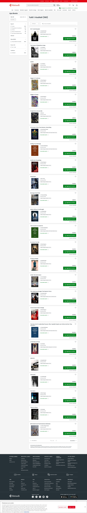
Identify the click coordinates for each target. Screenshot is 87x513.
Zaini (57, 484)
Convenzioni (66, 1)
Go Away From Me (34, 242)
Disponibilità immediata (16, 41)
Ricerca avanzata (58, 5)
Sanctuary (32, 374)
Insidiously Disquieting (35, 160)
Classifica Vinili (24, 489)
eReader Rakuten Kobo (72, 488)
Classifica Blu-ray (36, 486)
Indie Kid (32, 358)
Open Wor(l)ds (58, 488)
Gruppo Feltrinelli (71, 458)
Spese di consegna (47, 466)
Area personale (47, 458)
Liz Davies (43, 343)
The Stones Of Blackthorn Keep (37, 45)
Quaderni (57, 489)
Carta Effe (23, 458)
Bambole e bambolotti (48, 488)
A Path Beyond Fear (35, 341)
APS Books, (42, 32)
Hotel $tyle (33, 176)
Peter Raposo (43, 80)
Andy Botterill (43, 30)
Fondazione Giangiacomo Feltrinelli (72, 464)
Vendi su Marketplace (36, 463)
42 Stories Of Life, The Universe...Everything (40, 127)
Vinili (22, 486)
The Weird (32, 391)
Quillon (32, 61)
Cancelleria (58, 486)
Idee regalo (70, 481)
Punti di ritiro (56, 1)
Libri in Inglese (11, 484)
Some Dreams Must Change (37, 307)
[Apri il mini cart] (73, 5)
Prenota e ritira (23, 460)
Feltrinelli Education (71, 465)
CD (21, 481)
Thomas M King (44, 194)
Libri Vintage (11, 486)
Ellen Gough (43, 393)
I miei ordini (46, 460)
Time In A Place (34, 407)
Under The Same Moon (35, 275)
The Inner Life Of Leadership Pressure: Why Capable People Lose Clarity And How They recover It (51, 325)
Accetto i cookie (72, 507)
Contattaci (46, 465)
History (13, 29)
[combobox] (41, 5)
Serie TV (34, 488)
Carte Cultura (23, 463)
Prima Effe (34, 466)
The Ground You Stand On (36, 225)
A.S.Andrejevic (43, 276)
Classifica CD (23, 484)
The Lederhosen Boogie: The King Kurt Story (40, 291)
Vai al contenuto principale (14, 1)
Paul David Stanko (44, 129)
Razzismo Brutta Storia (72, 467)
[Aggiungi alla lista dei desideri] (75, 29)
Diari (57, 483)
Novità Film (35, 483)
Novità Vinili (23, 488)
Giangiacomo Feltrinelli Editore (72, 461)
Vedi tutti (12, 35)
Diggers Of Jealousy (35, 78)
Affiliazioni (34, 460)
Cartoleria (58, 481)
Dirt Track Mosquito (35, 29)
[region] (43, 507)
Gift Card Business (36, 461)
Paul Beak (43, 409)
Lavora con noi (12, 461)
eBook (10, 488)
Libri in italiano (12, 481)
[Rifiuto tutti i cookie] (85, 507)
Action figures (46, 489)
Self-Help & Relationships (17, 33)
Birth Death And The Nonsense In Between (40, 423)
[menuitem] (12, 10)
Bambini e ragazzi (36, 489)
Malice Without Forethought (37, 209)
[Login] (77, 5)
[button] (54, 5)
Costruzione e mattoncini (49, 483)
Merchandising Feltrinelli (72, 483)
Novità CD (23, 483)
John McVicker (44, 293)
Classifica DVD (35, 484)
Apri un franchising (36, 458)
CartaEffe (42, 1)
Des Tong (43, 178)
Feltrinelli (13, 52)
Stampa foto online (24, 470)
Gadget (69, 486)
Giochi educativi (47, 484)
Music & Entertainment (16, 31)
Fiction (13, 26)
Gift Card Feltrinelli (24, 461)
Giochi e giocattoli (47, 481)
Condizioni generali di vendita (60, 460)
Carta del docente (24, 465)
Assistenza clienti (74, 1)
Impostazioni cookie (62, 507)
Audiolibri (11, 489)
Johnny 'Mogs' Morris (45, 425)
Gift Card (47, 1)
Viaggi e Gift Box (71, 484)
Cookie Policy (26, 511)
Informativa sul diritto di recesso (60, 463)
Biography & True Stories (17, 28)
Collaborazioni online (36, 465)
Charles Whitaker (44, 145)
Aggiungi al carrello (70, 38)
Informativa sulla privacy (60, 465)
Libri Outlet (11, 483)
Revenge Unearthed (35, 193)
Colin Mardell (43, 211)
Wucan (42, 112)
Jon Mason (43, 47)
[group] (61, 8)
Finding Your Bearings (35, 143)
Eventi (61, 1)
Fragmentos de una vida (36, 111)
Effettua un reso (47, 461)
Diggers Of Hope (34, 94)
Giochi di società (47, 486)
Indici (22, 468)
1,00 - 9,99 (14, 47)
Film (33, 481)
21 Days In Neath (34, 258)
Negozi (51, 1)
